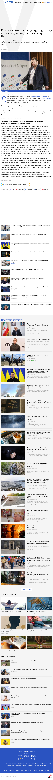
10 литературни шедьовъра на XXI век (38, 630)
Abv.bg (2, 763)
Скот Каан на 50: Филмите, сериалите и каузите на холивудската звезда (39, 340)
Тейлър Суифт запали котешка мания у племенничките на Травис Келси (30, 696)
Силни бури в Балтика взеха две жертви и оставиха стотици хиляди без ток (38, 418)
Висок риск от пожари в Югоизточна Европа (23, 678)
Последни (18, 2)
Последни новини (11, 320)
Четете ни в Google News (27, 758)
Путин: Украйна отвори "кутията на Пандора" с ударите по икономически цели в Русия (28, 278)
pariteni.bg (13, 263)
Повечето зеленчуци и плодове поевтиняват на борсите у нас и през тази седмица (30, 740)
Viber (13, 189)
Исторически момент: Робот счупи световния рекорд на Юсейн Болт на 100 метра (31, 287)
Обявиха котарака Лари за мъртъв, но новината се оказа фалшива (38, 542)
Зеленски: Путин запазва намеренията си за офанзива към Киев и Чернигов (30, 243)
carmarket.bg (13, 271)
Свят (31, 2)
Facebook (38, 189)
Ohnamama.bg (10, 765)
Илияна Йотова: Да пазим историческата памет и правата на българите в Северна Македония (28, 296)
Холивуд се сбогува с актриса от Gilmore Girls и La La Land (27, 252)
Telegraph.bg (43, 765)
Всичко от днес (26, 589)
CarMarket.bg (44, 763)
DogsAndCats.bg (35, 763)
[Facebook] (26, 772)
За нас (5, 770)
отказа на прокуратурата (39, 97)
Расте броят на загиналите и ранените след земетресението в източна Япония (37, 574)
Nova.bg (28, 763)
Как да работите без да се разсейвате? (11, 611)
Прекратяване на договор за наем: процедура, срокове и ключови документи (29, 261)
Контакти (47, 770)
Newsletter (20, 189)
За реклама (11, 770)
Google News (29, 189)
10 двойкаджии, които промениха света (12, 650)
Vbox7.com (8, 763)
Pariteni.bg (30, 765)
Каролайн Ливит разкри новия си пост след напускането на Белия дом (31, 304)
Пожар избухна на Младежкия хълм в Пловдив (38, 526)
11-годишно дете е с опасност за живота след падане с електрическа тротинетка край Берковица (30, 226)
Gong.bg (14, 763)
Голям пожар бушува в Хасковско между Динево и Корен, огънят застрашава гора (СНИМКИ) (29, 731)
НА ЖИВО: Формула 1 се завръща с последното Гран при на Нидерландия (28, 714)
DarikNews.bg (21, 763)
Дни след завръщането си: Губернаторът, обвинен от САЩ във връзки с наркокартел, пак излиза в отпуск (38, 559)
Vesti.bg (9, 2)
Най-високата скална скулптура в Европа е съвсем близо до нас (29, 687)
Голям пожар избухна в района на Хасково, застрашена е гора (28, 234)
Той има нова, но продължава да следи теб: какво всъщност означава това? (31, 705)
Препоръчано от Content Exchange (44, 654)
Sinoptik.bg (18, 765)
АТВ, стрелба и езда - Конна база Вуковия (37, 356)
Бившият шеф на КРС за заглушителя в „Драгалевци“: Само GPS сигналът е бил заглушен (39, 402)
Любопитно (37, 2)
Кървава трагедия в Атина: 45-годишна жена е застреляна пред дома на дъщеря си (37, 449)
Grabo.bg (24, 765)
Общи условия (19, 770)
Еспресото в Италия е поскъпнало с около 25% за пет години (38, 432)
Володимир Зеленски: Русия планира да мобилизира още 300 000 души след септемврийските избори (39, 371)
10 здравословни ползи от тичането (37, 650)
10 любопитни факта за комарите (36, 611)
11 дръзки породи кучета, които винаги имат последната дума (29, 669)
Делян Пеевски (46, 99)
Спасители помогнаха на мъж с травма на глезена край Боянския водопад (37, 465)
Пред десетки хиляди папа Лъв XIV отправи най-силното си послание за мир (38, 512)
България (25, 2)
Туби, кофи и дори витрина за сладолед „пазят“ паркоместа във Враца (37, 496)
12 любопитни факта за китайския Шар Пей (23, 661)
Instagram (46, 189)
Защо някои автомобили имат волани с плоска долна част (27, 269)
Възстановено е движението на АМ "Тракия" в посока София (38, 386)
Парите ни (29, 435)
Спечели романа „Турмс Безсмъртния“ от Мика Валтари (12, 630)
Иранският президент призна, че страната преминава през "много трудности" (37, 325)
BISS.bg (50, 763)
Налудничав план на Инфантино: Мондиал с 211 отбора (27, 722)
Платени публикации (38, 770)
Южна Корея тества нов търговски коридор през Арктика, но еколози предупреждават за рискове (38, 480)
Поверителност (28, 770)
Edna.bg (37, 765)
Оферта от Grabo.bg (31, 358)
